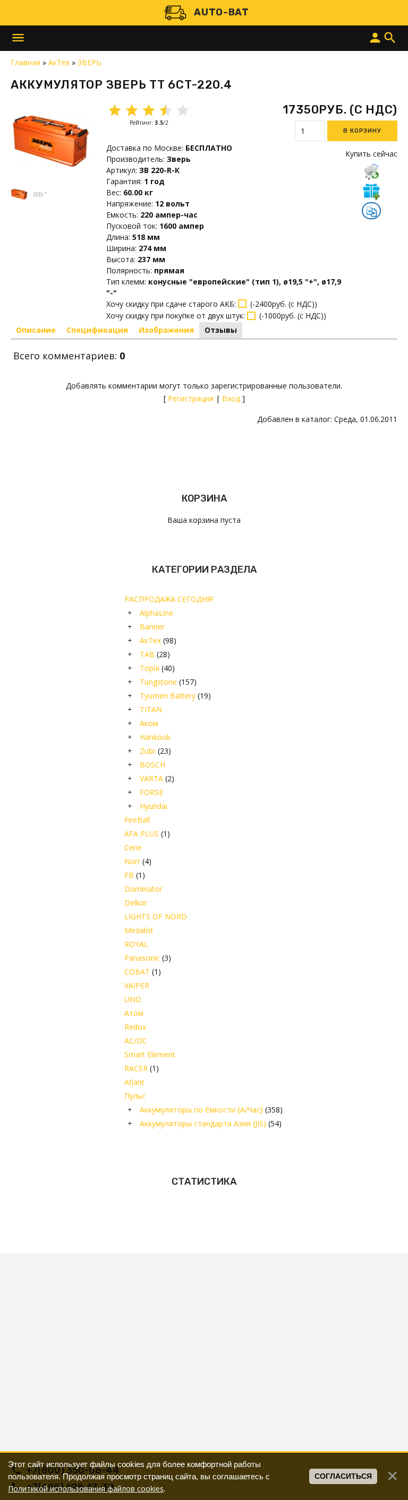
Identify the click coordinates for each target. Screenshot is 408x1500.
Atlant (134, 1082)
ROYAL (136, 944)
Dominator (143, 889)
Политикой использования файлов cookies (86, 1489)
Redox (135, 1027)
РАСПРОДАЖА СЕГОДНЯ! (168, 599)
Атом (133, 1013)
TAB (147, 654)
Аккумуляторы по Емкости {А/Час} (201, 1110)
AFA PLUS (141, 834)
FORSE (151, 792)
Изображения (166, 330)
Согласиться (343, 1476)
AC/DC (135, 1041)
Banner (152, 627)
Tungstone (158, 682)
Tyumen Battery (168, 696)
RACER (136, 1068)
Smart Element (149, 1054)
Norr (132, 861)
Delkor (135, 903)
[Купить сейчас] (371, 171)
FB (129, 875)
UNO (132, 999)
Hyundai (153, 806)
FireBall (137, 820)
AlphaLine (156, 613)
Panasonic (142, 958)
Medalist (139, 930)
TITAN (151, 709)
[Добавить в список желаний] (371, 191)
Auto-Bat (221, 12)
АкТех (150, 640)
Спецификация (97, 330)
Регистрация (191, 398)
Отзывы (221, 330)
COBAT (137, 972)
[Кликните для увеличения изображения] (50, 141)
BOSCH (152, 765)
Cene (133, 847)
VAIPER (136, 985)
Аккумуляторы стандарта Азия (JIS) (203, 1123)
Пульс (135, 1096)
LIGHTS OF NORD (155, 916)
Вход (231, 398)
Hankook (155, 737)
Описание (36, 330)
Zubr (148, 751)
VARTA (151, 778)
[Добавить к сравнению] (371, 211)
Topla (149, 668)
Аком (149, 723)
